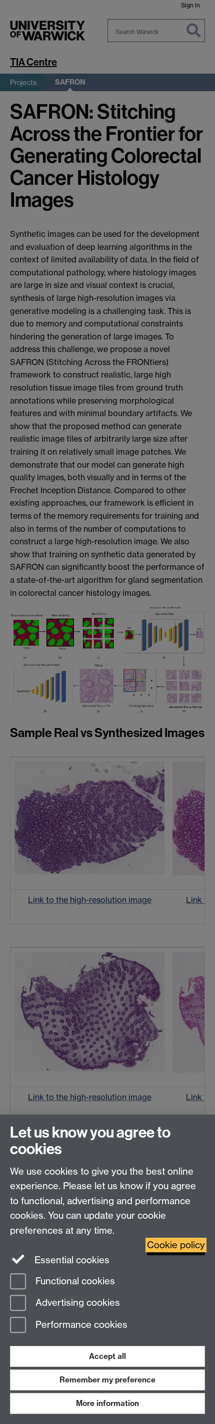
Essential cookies (71, 1260)
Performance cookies (80, 1325)
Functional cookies (74, 1281)
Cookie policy (176, 1245)
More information (107, 1403)
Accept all (107, 1356)
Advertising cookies (76, 1303)
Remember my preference (108, 1379)
